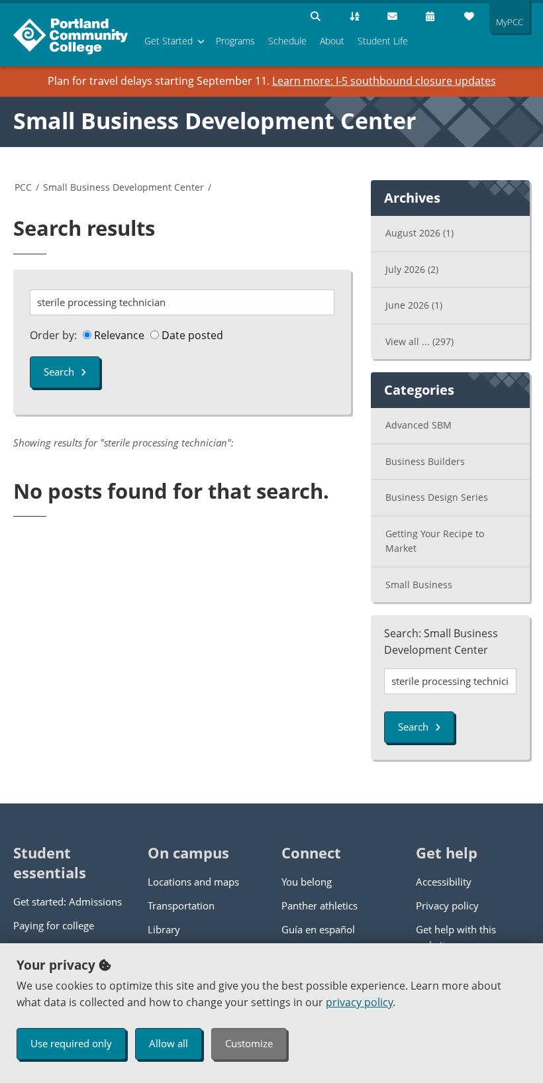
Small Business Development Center (214, 120)
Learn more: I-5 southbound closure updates (384, 81)
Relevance (117, 335)
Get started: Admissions (67, 901)
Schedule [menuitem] (287, 40)
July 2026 (411, 269)
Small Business (418, 584)
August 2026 (419, 233)
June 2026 (413, 305)
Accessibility (443, 881)
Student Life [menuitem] (383, 40)
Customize (249, 1043)
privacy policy (359, 1002)
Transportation (181, 905)
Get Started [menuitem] (168, 40)
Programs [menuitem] (235, 40)
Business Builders (425, 461)
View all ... (419, 341)
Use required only (71, 1043)
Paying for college (53, 925)
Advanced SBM (418, 425)
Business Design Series (436, 497)
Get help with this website (456, 937)
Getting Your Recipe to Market (434, 541)
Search (59, 371)
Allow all (168, 1043)
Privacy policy (447, 905)
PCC (23, 187)
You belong (306, 881)
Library (164, 929)
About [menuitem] (332, 40)
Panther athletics (319, 905)
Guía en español (318, 929)
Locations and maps (193, 881)
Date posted (191, 335)
